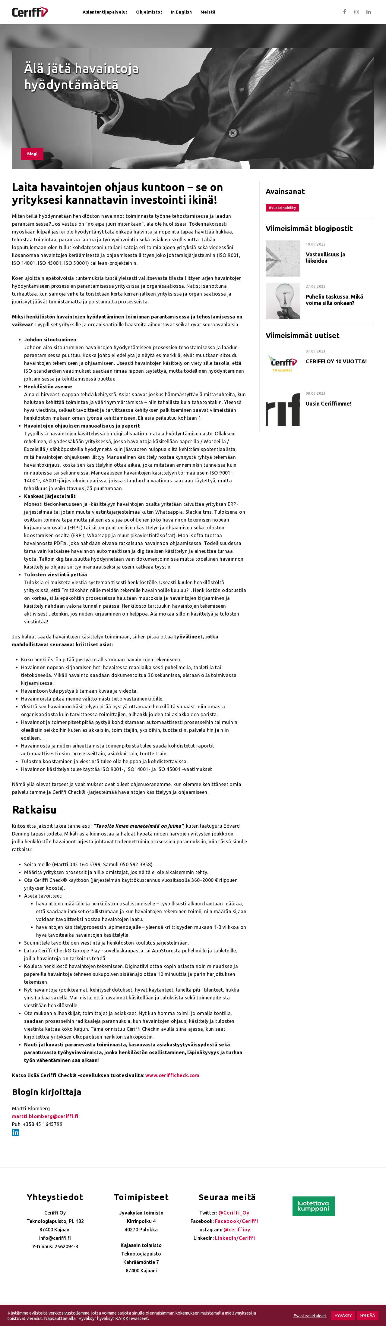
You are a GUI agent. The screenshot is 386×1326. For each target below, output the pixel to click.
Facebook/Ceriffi (236, 1221)
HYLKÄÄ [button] (367, 1315)
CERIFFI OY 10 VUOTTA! (336, 361)
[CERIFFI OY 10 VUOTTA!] (283, 351)
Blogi (32, 154)
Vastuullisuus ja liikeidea (325, 257)
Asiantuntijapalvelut (105, 12)
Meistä (208, 12)
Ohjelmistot (149, 12)
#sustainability (282, 208)
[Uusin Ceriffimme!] (283, 393)
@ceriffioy (236, 1229)
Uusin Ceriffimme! (328, 403)
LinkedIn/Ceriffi (235, 1238)
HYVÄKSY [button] (343, 1315)
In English (181, 12)
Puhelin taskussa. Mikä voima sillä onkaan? (334, 299)
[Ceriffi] (30, 10)
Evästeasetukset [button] (310, 1315)
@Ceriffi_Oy (233, 1212)
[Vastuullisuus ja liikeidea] (283, 244)
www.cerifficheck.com (172, 1075)
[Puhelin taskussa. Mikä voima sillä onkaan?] (283, 286)
